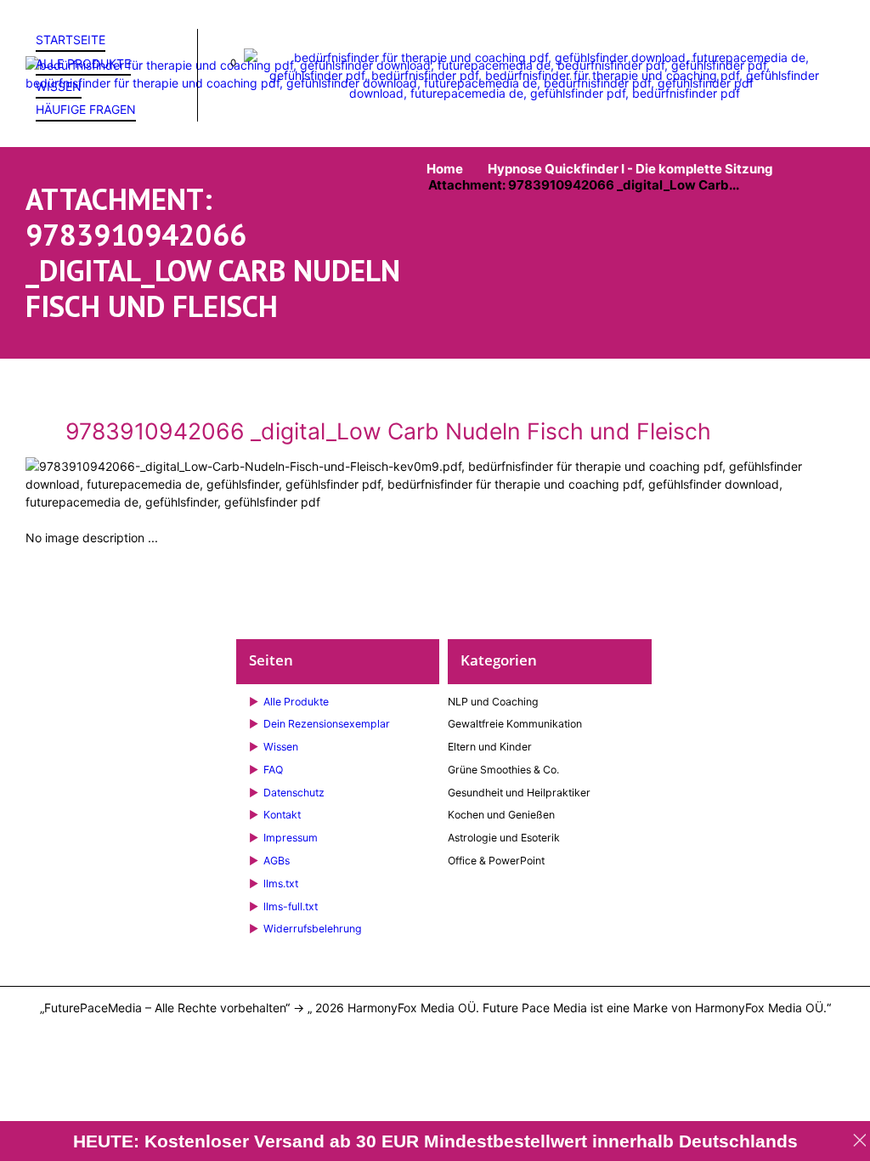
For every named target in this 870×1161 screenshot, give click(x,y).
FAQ (273, 769)
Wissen (59, 86)
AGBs (276, 860)
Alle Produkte (83, 63)
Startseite (70, 39)
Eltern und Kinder (490, 746)
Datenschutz (294, 792)
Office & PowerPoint (496, 860)
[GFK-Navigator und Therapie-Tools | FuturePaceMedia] (435, 74)
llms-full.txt (290, 906)
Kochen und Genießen (501, 814)
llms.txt (280, 883)
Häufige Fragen (86, 109)
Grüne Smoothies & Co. (503, 769)
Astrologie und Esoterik (504, 837)
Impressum (290, 837)
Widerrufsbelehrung (312, 928)
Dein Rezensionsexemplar (326, 723)
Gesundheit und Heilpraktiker (519, 792)
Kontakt (282, 814)
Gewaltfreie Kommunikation (515, 723)
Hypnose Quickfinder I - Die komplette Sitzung (630, 169)
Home (445, 169)
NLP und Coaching (493, 701)
